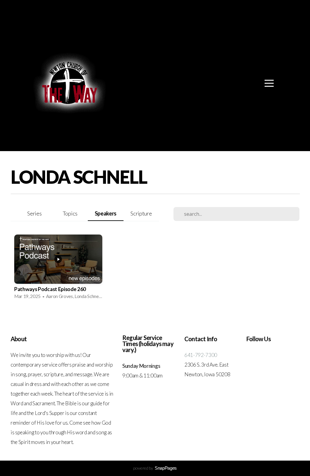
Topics (70, 213)
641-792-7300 (200, 355)
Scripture (141, 213)
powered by (155, 468)
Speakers (106, 213)
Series (34, 213)
